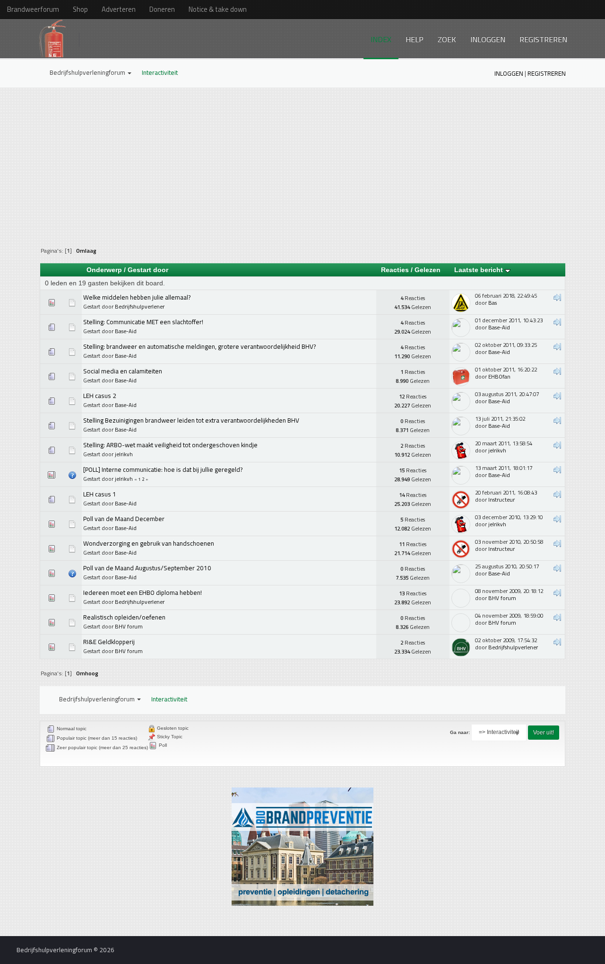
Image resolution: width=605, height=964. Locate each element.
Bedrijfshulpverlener (139, 306)
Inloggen (487, 39)
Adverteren (119, 9)
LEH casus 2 (99, 395)
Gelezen (428, 270)
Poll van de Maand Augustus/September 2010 (147, 568)
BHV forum (502, 598)
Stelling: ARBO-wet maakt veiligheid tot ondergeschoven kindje (170, 445)
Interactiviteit (160, 72)
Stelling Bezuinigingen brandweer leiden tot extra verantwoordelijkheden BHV (191, 420)
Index (381, 39)
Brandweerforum (33, 9)
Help (415, 39)
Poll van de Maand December (123, 518)
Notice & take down (218, 9)
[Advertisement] (302, 161)
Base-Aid (126, 331)
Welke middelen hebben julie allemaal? (136, 297)
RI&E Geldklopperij (109, 641)
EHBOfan (499, 376)
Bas (492, 303)
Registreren (543, 39)
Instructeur (501, 499)
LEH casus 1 (99, 494)
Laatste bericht (479, 270)
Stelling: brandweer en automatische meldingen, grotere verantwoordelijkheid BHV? (199, 346)
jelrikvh (124, 454)
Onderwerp (104, 270)
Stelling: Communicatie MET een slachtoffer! (143, 322)
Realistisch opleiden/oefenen (124, 617)
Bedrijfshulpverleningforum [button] (88, 72)
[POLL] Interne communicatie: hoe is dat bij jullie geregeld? (162, 469)
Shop (80, 9)
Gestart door (148, 270)
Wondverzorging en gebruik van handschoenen (148, 543)
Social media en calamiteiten (122, 371)
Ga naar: (460, 732)
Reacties (395, 270)
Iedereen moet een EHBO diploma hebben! (142, 592)
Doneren (162, 9)
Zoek (447, 39)
